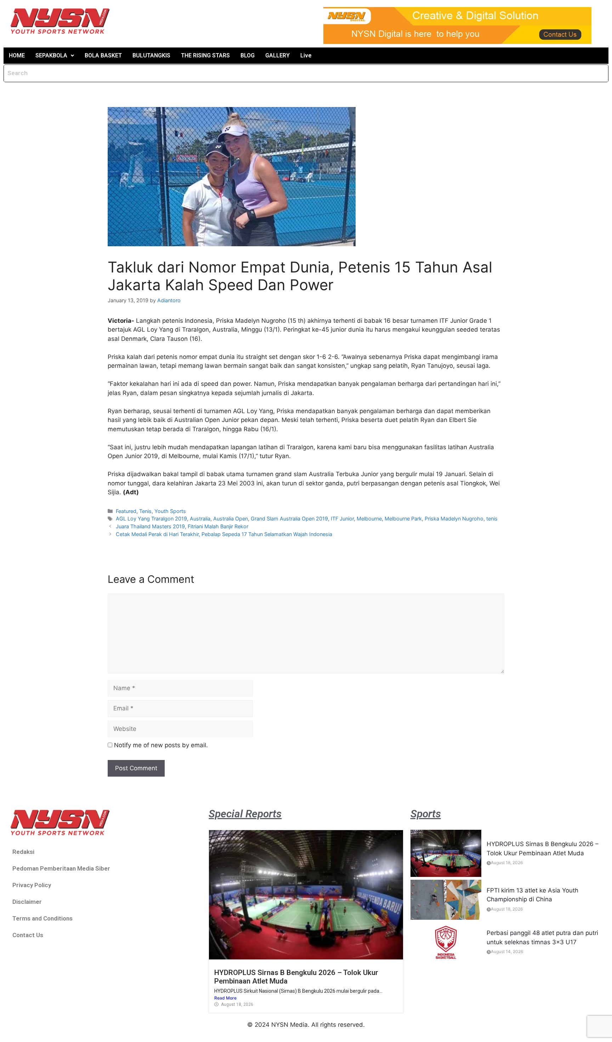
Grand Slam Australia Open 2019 (289, 519)
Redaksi (23, 851)
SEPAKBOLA (51, 55)
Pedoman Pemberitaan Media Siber (61, 868)
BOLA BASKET (103, 55)
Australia (200, 519)
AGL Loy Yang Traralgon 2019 (151, 519)
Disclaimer (27, 901)
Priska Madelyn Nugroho (454, 519)
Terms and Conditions (42, 918)
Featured (126, 511)
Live (306, 55)
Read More (225, 998)
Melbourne (369, 519)
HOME (17, 55)
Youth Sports (170, 511)
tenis (492, 519)
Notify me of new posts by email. (161, 745)
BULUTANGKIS (151, 55)
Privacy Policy (31, 885)
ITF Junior (342, 519)
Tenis (145, 511)
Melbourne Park (403, 519)
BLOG (247, 55)
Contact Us (27, 935)
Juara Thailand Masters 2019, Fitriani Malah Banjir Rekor (182, 526)
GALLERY (277, 55)
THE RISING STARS (205, 55)
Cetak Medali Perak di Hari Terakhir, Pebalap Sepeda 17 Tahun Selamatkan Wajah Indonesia (224, 534)
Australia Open (230, 519)
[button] (54, 55)
